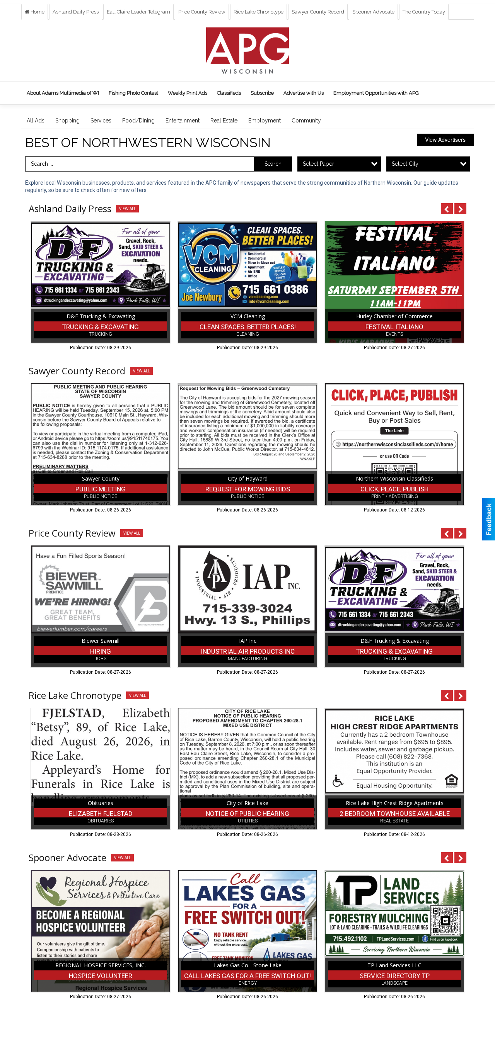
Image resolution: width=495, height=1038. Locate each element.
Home (36, 12)
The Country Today (424, 12)
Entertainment (183, 120)
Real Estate (223, 120)
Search (273, 164)
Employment (264, 120)
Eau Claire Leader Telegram (138, 12)
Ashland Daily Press (76, 12)
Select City (405, 164)
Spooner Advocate (373, 12)
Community (306, 120)
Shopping (67, 120)
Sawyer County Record (318, 12)
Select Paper (318, 164)
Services (100, 120)
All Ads (35, 120)
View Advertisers (445, 139)
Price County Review (201, 12)
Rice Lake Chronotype (258, 12)
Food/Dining (138, 120)
